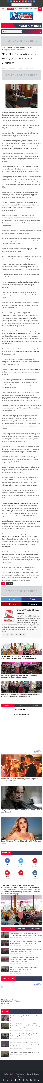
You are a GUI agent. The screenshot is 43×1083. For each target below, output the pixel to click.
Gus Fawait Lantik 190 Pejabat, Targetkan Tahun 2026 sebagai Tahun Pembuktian (25, 1035)
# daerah (9, 583)
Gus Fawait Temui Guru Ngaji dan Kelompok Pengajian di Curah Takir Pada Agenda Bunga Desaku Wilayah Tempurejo (25, 1044)
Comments (35, 929)
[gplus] (14, 1)
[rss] (26, 1)
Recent (8, 929)
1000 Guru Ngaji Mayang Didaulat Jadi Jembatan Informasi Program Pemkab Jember (19, 677)
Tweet (14, 599)
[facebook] (8, 1)
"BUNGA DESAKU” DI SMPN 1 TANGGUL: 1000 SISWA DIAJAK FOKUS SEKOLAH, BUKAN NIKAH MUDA (25, 942)
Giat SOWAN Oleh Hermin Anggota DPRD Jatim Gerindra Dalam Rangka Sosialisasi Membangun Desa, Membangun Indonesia (25, 1026)
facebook (35, 706)
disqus (21, 706)
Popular (21, 929)
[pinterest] (17, 1)
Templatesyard (20, 1074)
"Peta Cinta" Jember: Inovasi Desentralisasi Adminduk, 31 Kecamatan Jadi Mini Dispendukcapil (21, 696)
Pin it (14, 604)
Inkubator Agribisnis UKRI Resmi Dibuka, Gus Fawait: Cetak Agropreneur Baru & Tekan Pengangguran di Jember (24, 959)
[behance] (29, 1)
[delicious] (34, 1)
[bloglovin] (20, 1)
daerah (9, 48)
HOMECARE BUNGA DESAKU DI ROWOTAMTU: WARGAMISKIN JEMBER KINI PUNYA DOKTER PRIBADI (18, 658)
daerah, (32, 68)
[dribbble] (23, 1)
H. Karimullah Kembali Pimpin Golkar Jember (24, 1052)
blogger (7, 706)
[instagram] (31, 1)
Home (4, 48)
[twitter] (11, 1)
